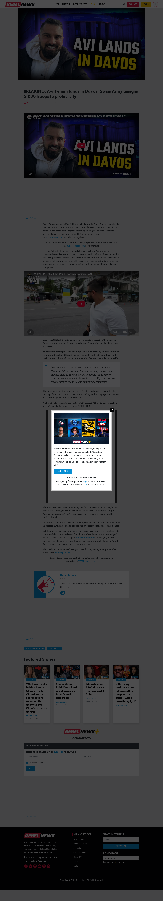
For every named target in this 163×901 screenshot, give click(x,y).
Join (86, 484)
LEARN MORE (63, 471)
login (85, 481)
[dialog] (81, 450)
